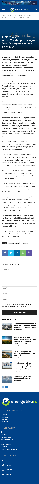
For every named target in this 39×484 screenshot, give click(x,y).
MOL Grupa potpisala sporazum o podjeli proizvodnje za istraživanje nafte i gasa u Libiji (25, 366)
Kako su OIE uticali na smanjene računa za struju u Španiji (24, 353)
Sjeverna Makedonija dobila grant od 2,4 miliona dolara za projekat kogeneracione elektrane (25, 327)
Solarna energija (7, 439)
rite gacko (6, 246)
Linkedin (8, 474)
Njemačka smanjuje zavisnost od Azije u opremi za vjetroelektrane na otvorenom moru (25, 340)
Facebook (9, 460)
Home (4, 15)
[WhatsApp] (23, 253)
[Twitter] (11, 253)
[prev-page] (3, 387)
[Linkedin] (17, 253)
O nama (4, 414)
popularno (24, 243)
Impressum (5, 417)
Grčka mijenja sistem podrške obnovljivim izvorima (22, 379)
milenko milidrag (13, 243)
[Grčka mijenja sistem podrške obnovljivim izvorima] (7, 379)
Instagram (9, 470)
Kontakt (5, 422)
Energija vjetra (6, 444)
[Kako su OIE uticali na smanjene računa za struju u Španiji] (7, 354)
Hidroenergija (6, 437)
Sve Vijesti (10, 15)
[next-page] (6, 387)
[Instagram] (3, 470)
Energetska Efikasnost (9, 449)
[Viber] (29, 253)
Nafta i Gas (4, 447)
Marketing (5, 419)
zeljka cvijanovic (17, 246)
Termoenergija (6, 442)
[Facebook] (5, 253)
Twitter (9, 465)
